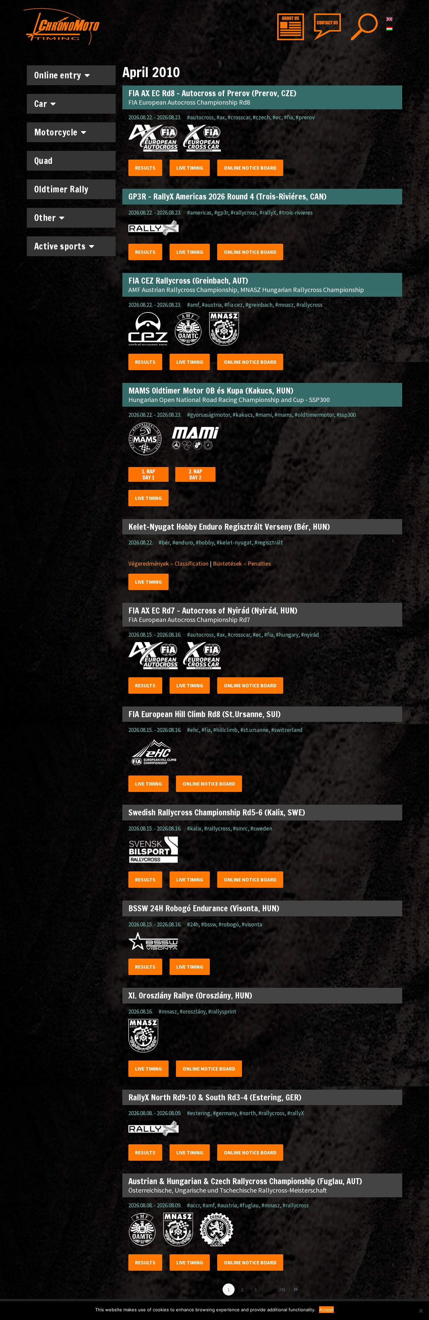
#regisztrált (268, 542)
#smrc (240, 828)
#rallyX (267, 212)
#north (247, 1113)
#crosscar (239, 117)
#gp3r (221, 212)
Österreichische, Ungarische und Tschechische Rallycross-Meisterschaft (227, 1190)
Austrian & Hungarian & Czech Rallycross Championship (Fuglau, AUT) (245, 1181)
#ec (276, 117)
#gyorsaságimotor (208, 414)
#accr (193, 1205)
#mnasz (284, 304)
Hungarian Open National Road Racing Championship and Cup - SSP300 (229, 399)
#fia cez (233, 304)
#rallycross (244, 212)
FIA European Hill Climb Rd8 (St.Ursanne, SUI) (204, 714)
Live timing (189, 168)
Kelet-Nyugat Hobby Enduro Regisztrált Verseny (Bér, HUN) (229, 526)
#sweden (261, 828)
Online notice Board (250, 168)
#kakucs (243, 414)
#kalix (194, 828)
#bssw (208, 924)
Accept (326, 1309)
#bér (164, 542)
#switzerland (287, 730)
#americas (199, 212)
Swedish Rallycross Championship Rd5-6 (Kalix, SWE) (216, 812)
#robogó (229, 924)
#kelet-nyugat (234, 542)
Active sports (60, 246)
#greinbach (258, 304)
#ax (221, 117)
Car (40, 104)
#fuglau (249, 1205)
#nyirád (310, 634)
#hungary (287, 634)
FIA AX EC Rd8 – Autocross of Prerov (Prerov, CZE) (212, 93)
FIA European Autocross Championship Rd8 (189, 102)
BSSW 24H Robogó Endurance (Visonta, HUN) (203, 908)
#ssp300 (346, 414)
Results (145, 168)
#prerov (305, 117)
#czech (261, 117)
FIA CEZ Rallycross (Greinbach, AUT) (188, 280)
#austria (212, 304)
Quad (43, 161)
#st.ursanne (254, 730)
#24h (192, 924)
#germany (225, 1113)
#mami (263, 414)
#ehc (193, 730)
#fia (288, 117)
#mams (283, 414)
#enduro (182, 542)
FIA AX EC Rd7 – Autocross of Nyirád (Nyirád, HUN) (212, 610)
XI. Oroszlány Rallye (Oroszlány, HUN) (190, 995)
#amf (193, 304)
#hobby (205, 542)
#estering (198, 1113)
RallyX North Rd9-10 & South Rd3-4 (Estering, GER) (214, 1097)
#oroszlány (192, 1011)
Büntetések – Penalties (242, 563)
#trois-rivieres (296, 212)
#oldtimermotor (314, 414)
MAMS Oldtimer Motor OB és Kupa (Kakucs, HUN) (210, 390)
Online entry (57, 75)
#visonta (252, 924)
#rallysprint (222, 1011)
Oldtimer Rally (61, 189)
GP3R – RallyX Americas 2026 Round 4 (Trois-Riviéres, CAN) (227, 196)
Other (45, 218)
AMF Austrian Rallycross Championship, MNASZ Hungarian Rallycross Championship (246, 289)
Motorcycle (55, 132)
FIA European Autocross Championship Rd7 (189, 619)
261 (283, 1288)
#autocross (200, 117)
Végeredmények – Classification (168, 563)
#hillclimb (225, 730)
